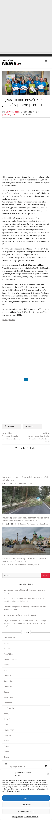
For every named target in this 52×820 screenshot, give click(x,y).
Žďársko (7, 761)
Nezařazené (8, 707)
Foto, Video (8, 664)
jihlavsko (11, 320)
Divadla (6, 653)
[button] (48, 774)
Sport (6, 734)
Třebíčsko (7, 745)
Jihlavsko (6, 115)
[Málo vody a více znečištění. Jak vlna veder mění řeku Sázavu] (26, 457)
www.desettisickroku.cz (32, 202)
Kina (5, 680)
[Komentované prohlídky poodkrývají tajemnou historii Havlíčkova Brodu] (26, 538)
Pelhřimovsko (31, 534)
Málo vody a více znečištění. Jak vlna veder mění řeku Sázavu (24, 601)
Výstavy (7, 756)
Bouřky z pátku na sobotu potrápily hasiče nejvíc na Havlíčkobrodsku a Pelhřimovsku (25, 529)
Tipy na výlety (9, 740)
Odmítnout (26, 804)
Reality (6, 724)
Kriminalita (8, 696)
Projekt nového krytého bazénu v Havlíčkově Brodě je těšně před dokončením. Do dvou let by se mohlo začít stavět (25, 633)
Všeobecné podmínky (31, 817)
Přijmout (26, 798)
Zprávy (14, 115)
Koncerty (7, 686)
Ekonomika (8, 658)
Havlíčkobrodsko (20, 493)
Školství (7, 729)
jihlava (4, 320)
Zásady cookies (17, 817)
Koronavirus (8, 691)
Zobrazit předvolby (26, 811)
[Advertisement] (26, 26)
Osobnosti (8, 713)
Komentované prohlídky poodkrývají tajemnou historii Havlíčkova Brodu (24, 570)
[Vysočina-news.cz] (11, 61)
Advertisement (9, 648)
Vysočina (40, 534)
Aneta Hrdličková (13, 112)
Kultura (6, 702)
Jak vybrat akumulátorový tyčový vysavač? (20, 625)
